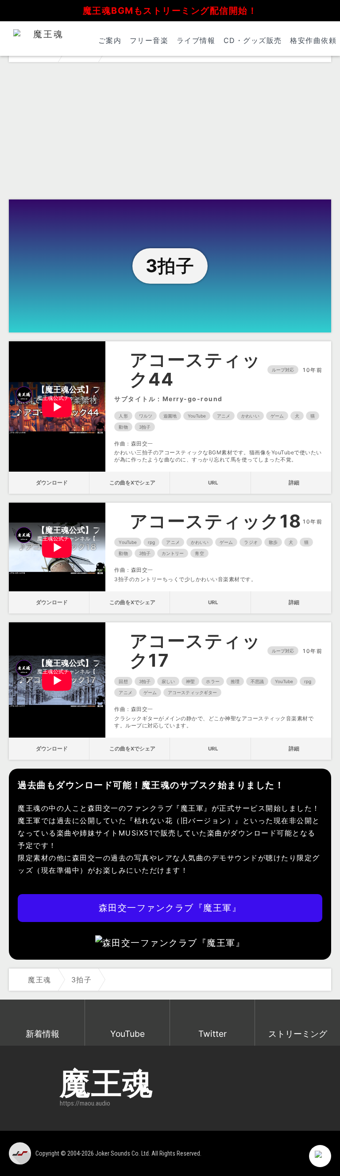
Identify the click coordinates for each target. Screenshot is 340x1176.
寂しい (168, 681)
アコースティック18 (215, 521)
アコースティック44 (195, 369)
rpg (151, 542)
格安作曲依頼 (313, 40)
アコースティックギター (192, 692)
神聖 (190, 681)
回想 (123, 681)
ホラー (212, 681)
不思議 (257, 681)
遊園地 (170, 415)
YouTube (197, 415)
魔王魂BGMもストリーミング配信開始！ (170, 10)
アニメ (223, 415)
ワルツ (145, 415)
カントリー (173, 553)
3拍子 (145, 427)
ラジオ (250, 542)
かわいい (250, 415)
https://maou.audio (85, 1103)
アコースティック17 (195, 650)
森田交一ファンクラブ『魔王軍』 (170, 908)
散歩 (273, 542)
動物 (123, 427)
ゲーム (277, 415)
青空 (199, 553)
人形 (123, 415)
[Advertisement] (170, 133)
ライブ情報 (196, 40)
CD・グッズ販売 (253, 40)
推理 (235, 681)
